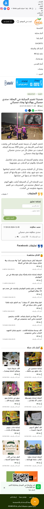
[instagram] (1, 8)
